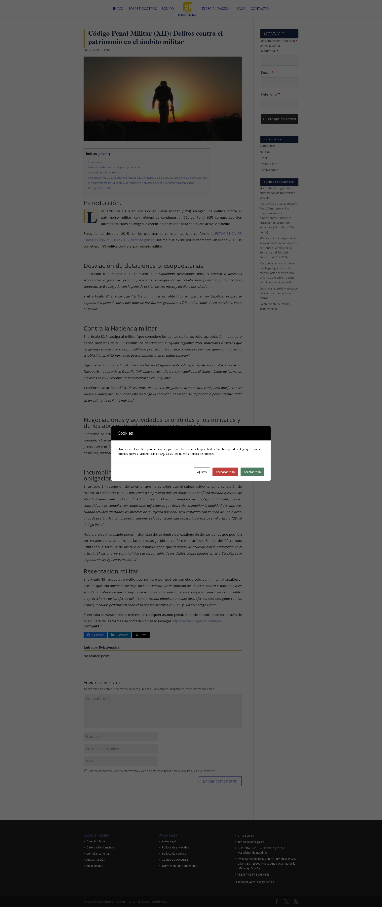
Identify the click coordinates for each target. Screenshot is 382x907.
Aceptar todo (252, 472)
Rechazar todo (225, 472)
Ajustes (202, 472)
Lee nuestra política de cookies (194, 454)
